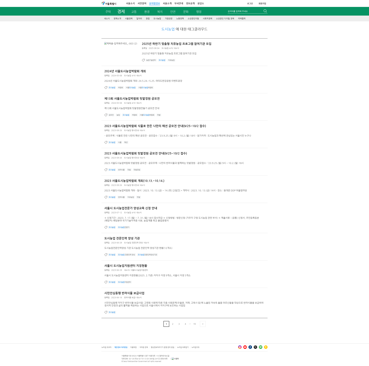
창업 (148, 18)
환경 (146, 11)
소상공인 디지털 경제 (225, 18)
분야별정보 (154, 3)
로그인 (250, 3)
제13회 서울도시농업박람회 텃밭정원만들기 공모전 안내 (131, 108)
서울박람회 (146, 88)
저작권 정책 (144, 347)
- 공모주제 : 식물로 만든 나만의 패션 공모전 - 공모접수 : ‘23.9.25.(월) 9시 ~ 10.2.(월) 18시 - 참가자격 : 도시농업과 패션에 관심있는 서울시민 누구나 (177, 135)
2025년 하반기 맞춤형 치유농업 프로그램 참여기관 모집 (176, 43)
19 (194, 324)
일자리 (139, 18)
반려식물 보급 (129, 297)
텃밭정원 (137, 170)
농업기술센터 (151, 60)
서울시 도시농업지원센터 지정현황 (125, 265)
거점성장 (168, 18)
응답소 (200, 3)
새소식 (107, 18)
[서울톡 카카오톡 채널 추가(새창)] (175, 358)
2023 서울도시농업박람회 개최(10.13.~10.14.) (134, 180)
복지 (159, 11)
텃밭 (158, 115)
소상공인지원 (193, 18)
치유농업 (171, 60)
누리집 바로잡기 (183, 347)
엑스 (255, 347)
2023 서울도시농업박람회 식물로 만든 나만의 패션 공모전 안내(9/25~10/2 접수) (155, 126)
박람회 (120, 88)
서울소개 (167, 3)
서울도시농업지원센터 (139, 270)
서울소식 (130, 3)
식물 (119, 142)
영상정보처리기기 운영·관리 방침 (162, 347)
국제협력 (241, 18)
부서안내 (178, 3)
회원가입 (262, 3)
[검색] (265, 11)
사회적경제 (207, 18)
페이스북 (250, 347)
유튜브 (245, 347)
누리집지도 (195, 347)
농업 (118, 115)
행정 (198, 11)
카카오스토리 (266, 347)
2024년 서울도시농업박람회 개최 (125, 71)
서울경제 (128, 18)
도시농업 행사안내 (131, 130)
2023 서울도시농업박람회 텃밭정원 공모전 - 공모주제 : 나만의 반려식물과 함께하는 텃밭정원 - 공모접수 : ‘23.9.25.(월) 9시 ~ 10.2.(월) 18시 (174, 163)
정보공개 (190, 3)
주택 (108, 11)
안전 (172, 11)
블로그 (260, 347)
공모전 (111, 115)
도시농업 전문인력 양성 (133, 243)
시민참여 (142, 3)
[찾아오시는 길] (164, 356)
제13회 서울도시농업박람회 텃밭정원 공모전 (132, 98)
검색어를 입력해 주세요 (238, 11)
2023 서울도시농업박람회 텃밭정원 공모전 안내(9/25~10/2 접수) (145, 153)
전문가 (123, 227)
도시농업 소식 (167, 48)
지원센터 (124, 282)
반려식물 (121, 170)
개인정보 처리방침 (120, 347)
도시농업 (157, 18)
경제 (121, 11)
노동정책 (180, 18)
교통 (134, 11)
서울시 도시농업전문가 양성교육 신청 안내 (130, 208)
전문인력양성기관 (147, 255)
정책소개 (117, 18)
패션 (126, 142)
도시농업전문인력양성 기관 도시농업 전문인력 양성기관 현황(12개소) (138, 248)
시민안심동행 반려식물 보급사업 (124, 293)
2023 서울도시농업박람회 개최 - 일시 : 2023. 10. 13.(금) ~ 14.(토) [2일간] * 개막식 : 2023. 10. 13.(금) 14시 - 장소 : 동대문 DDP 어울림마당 (175, 190)
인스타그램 (240, 347)
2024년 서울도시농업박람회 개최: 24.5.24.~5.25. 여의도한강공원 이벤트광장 (143, 80)
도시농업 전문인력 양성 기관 (122, 238)
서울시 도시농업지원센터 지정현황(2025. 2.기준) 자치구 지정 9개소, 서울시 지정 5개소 (147, 275)
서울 (130, 88)
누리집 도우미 (106, 347)
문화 (185, 11)
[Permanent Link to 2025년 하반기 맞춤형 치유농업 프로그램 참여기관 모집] (121, 43)
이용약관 (133, 347)
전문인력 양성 (126, 255)
